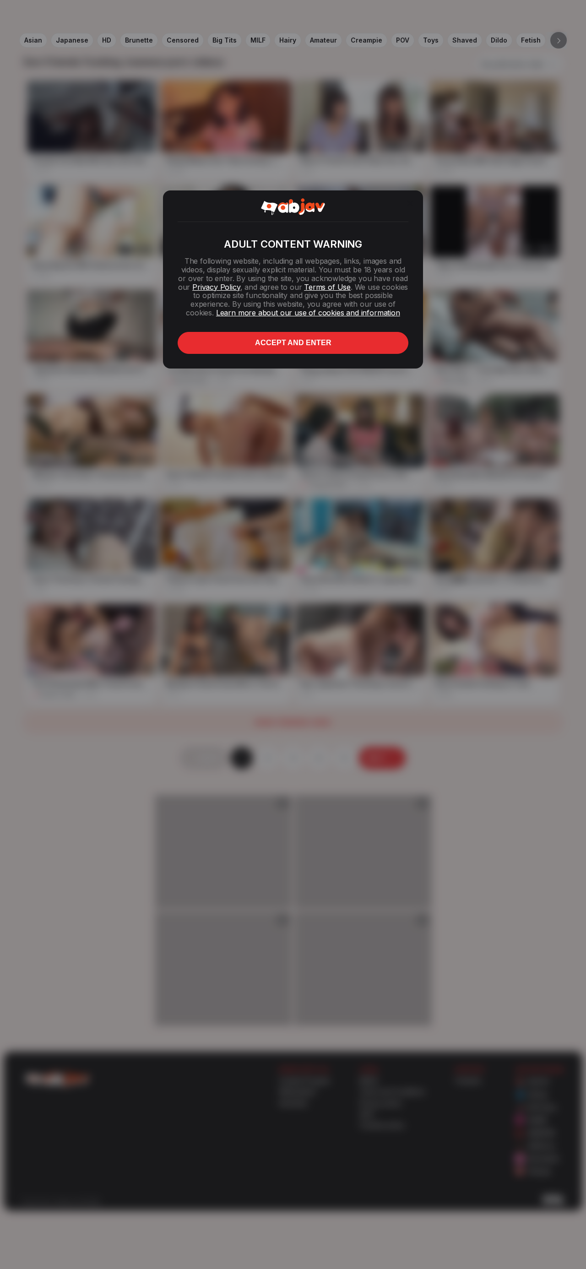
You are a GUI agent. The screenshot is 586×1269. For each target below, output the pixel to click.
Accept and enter (293, 343)
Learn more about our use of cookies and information (308, 312)
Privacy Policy (216, 287)
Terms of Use (327, 287)
